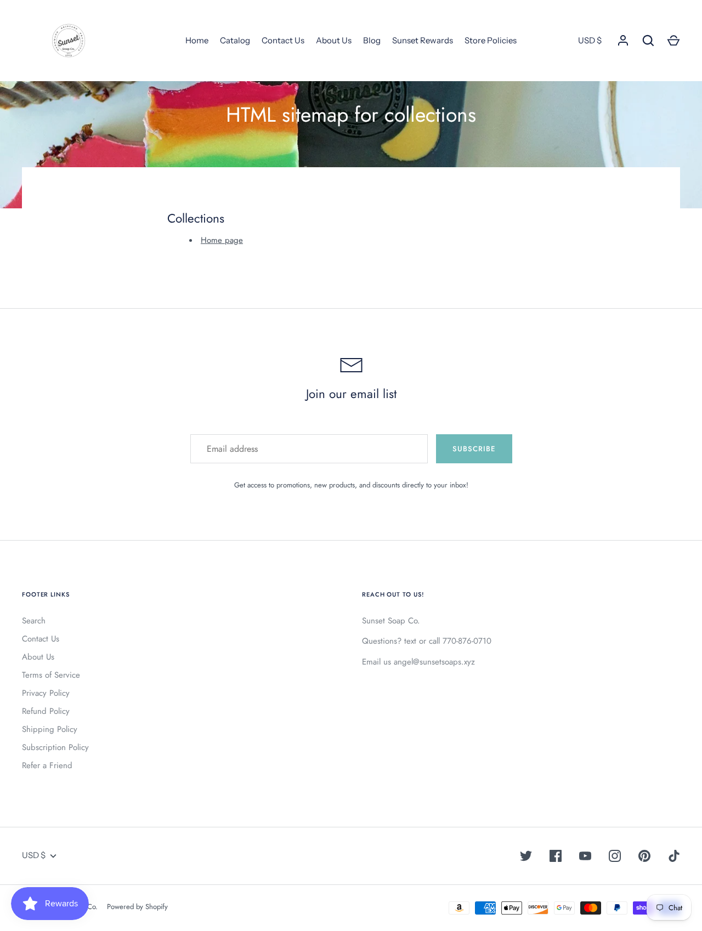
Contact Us (283, 40)
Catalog (235, 40)
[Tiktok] (674, 856)
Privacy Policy (46, 693)
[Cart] (673, 41)
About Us (334, 40)
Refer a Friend (47, 765)
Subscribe (473, 449)
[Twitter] (526, 856)
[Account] (623, 41)
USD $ (590, 40)
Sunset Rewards (422, 40)
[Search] (648, 41)
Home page (222, 240)
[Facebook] (556, 856)
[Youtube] (585, 856)
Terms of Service (51, 675)
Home (196, 40)
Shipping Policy (49, 729)
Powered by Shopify (137, 906)
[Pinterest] (644, 856)
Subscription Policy (55, 747)
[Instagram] (615, 856)
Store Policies (491, 40)
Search (34, 621)
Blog (372, 40)
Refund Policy (46, 711)
